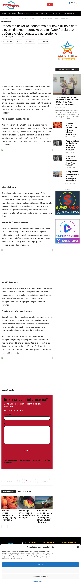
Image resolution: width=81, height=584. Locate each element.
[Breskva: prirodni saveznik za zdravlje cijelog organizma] (57, 125)
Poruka (6, 424)
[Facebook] (73, 6)
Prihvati (41, 565)
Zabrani (40, 571)
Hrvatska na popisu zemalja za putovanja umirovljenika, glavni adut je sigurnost (44, 516)
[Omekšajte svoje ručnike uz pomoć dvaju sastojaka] (26, 502)
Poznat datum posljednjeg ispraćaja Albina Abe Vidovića (72, 145)
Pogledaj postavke (40, 576)
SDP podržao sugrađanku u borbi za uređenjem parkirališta (72, 176)
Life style (12, 18)
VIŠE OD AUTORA (24, 492)
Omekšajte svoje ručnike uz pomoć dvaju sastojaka (27, 514)
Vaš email (7, 414)
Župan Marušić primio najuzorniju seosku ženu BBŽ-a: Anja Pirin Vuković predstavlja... (67, 100)
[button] (78, 547)
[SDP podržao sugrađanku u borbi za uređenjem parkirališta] (57, 174)
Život (9, 21)
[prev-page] (2, 526)
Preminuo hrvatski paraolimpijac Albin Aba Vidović (72, 160)
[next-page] (6, 526)
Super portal (10, 36)
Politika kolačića (38, 581)
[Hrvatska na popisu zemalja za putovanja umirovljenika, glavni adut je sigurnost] (44, 502)
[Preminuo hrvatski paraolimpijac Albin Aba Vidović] (57, 158)
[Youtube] (77, 6)
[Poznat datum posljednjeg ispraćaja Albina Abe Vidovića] (57, 143)
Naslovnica (4, 18)
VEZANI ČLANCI (9, 492)
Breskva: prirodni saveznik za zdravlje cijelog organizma (8, 515)
